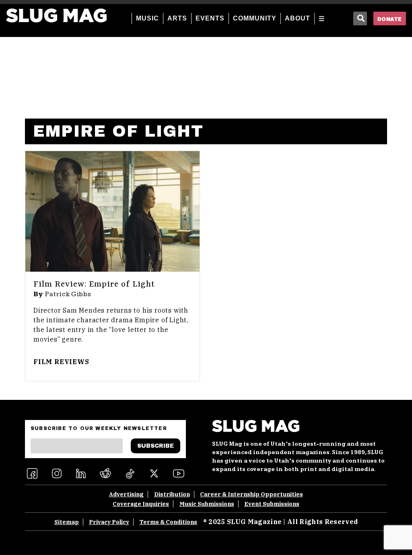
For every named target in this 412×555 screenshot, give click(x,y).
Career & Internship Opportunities (251, 494)
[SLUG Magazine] (56, 15)
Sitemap (66, 522)
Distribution (172, 494)
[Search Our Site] (360, 18)
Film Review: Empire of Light (94, 284)
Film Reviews (61, 362)
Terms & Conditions (168, 522)
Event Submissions (271, 504)
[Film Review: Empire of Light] (112, 211)
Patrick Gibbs (68, 294)
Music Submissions (206, 504)
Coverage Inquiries (141, 504)
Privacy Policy (109, 522)
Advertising (126, 494)
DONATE (389, 19)
